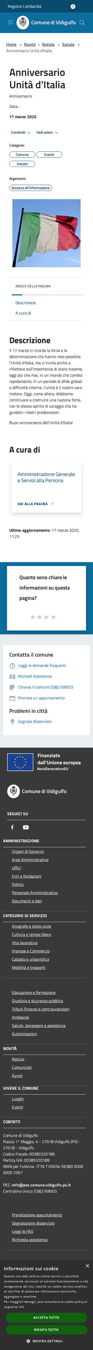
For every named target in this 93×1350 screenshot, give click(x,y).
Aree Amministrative (30, 859)
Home (11, 44)
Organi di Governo (28, 851)
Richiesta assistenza (30, 1239)
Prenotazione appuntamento (37, 1215)
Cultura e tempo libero (31, 934)
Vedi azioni (44, 132)
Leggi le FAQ (23, 1231)
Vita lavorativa (24, 943)
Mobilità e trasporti (28, 967)
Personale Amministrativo (35, 893)
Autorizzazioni (24, 1034)
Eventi (17, 1107)
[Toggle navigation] (10, 22)
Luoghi (18, 1099)
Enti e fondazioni (26, 876)
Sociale (68, 44)
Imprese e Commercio (31, 951)
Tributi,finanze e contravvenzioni (40, 1009)
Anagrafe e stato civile (31, 926)
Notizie (48, 44)
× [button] (87, 1266)
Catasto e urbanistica (30, 959)
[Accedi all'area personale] (73, 7)
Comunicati (22, 1067)
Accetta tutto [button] (46, 1317)
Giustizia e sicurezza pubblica (37, 1001)
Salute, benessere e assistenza (39, 1025)
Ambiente (20, 1017)
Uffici (16, 868)
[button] (46, 1341)
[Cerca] (82, 23)
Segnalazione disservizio (33, 1223)
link (21, 1307)
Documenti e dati (27, 901)
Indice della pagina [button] (33, 286)
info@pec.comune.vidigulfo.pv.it (41, 1185)
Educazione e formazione (34, 992)
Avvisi (17, 1075)
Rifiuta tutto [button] (46, 1330)
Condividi (18, 132)
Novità (30, 44)
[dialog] (46, 1305)
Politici (18, 884)
